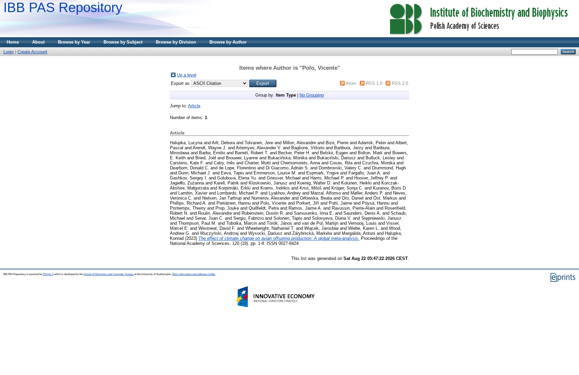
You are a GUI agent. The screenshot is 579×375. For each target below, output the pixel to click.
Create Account (32, 51)
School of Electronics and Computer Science (108, 274)
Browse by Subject (123, 42)
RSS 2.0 (400, 83)
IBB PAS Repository (62, 7)
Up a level (186, 74)
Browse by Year (74, 42)
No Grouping (312, 95)
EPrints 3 (48, 274)
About (38, 42)
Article (194, 105)
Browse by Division (176, 42)
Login (8, 51)
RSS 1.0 (374, 83)
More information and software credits (193, 274)
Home (13, 42)
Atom (351, 83)
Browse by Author (228, 42)
